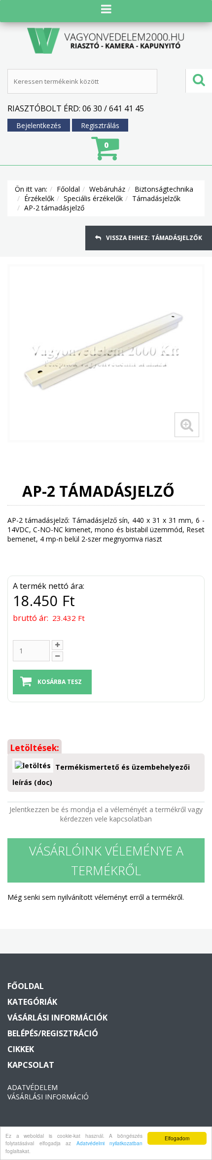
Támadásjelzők (156, 198)
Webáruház (107, 189)
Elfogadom (177, 1138)
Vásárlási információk (57, 1017)
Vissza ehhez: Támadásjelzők (154, 238)
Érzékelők (39, 198)
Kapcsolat (30, 1064)
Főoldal (68, 189)
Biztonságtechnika (164, 189)
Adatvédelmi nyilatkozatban (109, 1143)
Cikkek (20, 1049)
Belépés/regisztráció (52, 1033)
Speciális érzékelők (93, 198)
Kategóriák (32, 1001)
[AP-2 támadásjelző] (106, 353)
